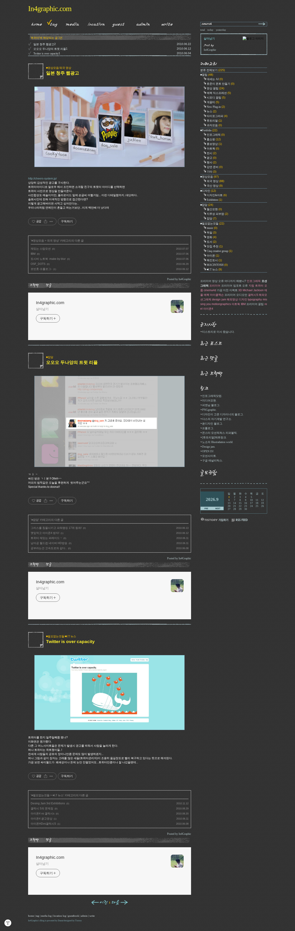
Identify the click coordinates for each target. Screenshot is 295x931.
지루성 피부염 (217, 214)
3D (240, 290)
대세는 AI (215, 79)
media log (46, 915)
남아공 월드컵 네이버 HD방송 (49, 543)
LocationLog (94, 23)
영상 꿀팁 (215, 88)
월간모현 (214, 209)
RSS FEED (240, 520)
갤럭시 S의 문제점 (42, 808)
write (92, 915)
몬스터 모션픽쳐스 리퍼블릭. (219, 432)
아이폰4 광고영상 (41, 818)
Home (35, 23)
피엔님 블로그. (211, 405)
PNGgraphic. (209, 409)
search (207, 24)
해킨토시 (214, 260)
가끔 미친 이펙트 (227, 290)
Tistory (78, 920)
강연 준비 (215, 167)
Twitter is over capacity (46, 53)
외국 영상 (53, 240)
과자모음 (214, 125)
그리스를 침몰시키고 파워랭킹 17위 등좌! (56, 528)
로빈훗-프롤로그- (41, 269)
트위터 (259, 285)
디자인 (243, 299)
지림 (251, 285)
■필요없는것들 (40, 795)
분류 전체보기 (212, 70)
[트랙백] (35, 285)
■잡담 (49, 357)
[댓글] (49, 285)
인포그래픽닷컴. (212, 396)
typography (255, 299)
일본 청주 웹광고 (43, 44)
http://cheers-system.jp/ (42, 178)
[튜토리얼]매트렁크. (214, 437)
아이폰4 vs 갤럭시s (42, 813)
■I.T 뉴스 (58, 795)
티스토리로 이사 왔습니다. (218, 331)
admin (84, 915)
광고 (211, 157)
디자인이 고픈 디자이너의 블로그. (223, 414)
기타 (211, 171)
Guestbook (117, 23)
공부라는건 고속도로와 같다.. (49, 548)
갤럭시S (253, 294)
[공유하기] (45, 221)
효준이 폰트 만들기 (220, 83)
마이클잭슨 (217, 294)
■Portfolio (208, 130)
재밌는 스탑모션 (41, 248)
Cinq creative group (219, 251)
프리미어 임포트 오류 (234, 285)
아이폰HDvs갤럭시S (43, 823)
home (31, 915)
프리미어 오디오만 (235, 294)
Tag (52, 23)
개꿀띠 (213, 102)
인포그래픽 (216, 134)
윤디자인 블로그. (212, 423)
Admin (143, 23)
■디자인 (208, 190)
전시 (211, 153)
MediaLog (70, 23)
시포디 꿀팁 (216, 97)
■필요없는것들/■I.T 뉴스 (61, 636)
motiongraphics (221, 304)
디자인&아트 (217, 195)
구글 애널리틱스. (212, 460)
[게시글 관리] (51, 221)
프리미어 (214, 285)
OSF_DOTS (38, 264)
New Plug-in (216, 106)
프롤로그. (208, 428)
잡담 (211, 218)
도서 (211, 241)
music (212, 228)
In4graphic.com (49, 8)
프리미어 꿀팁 (255, 304)
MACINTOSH (217, 264)
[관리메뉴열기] (7, 922)
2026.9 (212, 499)
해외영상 (232, 299)
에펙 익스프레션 (219, 93)
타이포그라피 (217, 116)
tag (37, 915)
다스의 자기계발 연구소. (217, 419)
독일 (211, 232)
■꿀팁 (206, 74)
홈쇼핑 (214, 139)
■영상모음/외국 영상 (58, 67)
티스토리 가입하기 (214, 519)
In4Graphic (33, 920)
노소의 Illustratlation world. (217, 442)
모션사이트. (209, 456)
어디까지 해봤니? (235, 281)
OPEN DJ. (208, 451)
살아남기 (42, 309)
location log (59, 915)
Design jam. (208, 446)
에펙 (206, 294)
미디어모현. (209, 400)
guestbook (73, 915)
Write (167, 23)
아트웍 (213, 148)
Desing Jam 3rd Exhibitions (48, 803)
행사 (211, 162)
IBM (33, 253)
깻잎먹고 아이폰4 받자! (45, 533)
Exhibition (214, 199)
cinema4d (210, 290)
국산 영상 (215, 185)
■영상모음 (37, 240)
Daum (60, 920)
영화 (211, 237)
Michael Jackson (253, 290)
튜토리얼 (214, 120)
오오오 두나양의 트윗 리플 (49, 49)
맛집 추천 (215, 246)
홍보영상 (214, 144)
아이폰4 (208, 308)
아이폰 (213, 255)
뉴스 (211, 111)
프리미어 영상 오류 (212, 281)
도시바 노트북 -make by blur (48, 258)
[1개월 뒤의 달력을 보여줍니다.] (218, 509)
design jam (219, 299)
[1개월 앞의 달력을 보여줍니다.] (206, 509)
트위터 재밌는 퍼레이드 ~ (46, 538)
